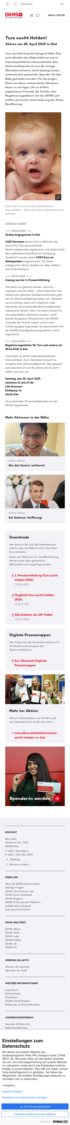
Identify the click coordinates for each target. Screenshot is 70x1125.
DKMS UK (11, 943)
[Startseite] (14, 15)
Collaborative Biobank (18, 906)
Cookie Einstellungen (17, 1000)
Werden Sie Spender (17, 966)
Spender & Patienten (17, 1024)
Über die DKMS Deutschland (22, 883)
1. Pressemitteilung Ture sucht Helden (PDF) (36, 580)
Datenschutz (13, 993)
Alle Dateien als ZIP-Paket (33, 617)
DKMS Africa (13, 929)
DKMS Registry (14, 898)
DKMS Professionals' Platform (23, 902)
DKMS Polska (13, 940)
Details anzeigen (12, 1091)
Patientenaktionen (16, 1027)
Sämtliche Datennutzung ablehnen (35, 1114)
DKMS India (12, 936)
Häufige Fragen (14, 887)
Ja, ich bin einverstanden (35, 1106)
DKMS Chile (12, 932)
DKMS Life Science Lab (19, 891)
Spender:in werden (35, 776)
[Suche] (38, 15)
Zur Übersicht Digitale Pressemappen (31, 663)
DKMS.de (27, 4)
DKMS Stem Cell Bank (18, 894)
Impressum (11, 990)
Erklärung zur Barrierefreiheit (22, 1004)
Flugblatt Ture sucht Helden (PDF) (34, 599)
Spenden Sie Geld (16, 970)
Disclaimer (11, 997)
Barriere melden (19, 864)
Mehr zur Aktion (35, 708)
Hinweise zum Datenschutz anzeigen (24, 1097)
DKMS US (11, 947)
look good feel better (17, 909)
